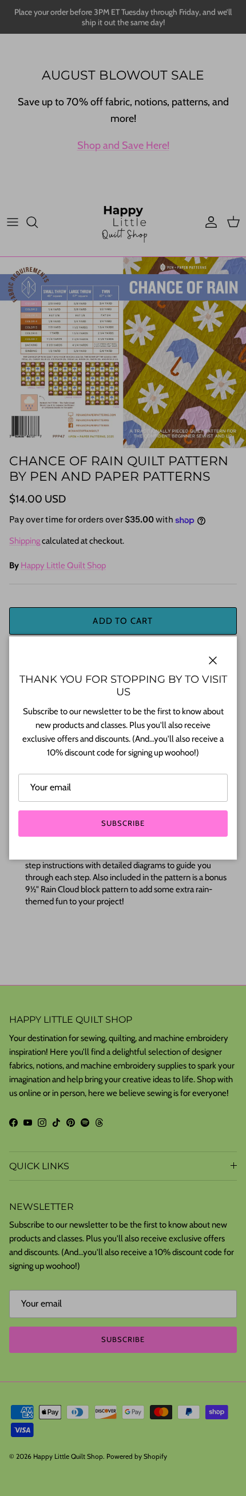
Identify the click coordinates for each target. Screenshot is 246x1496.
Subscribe (123, 823)
